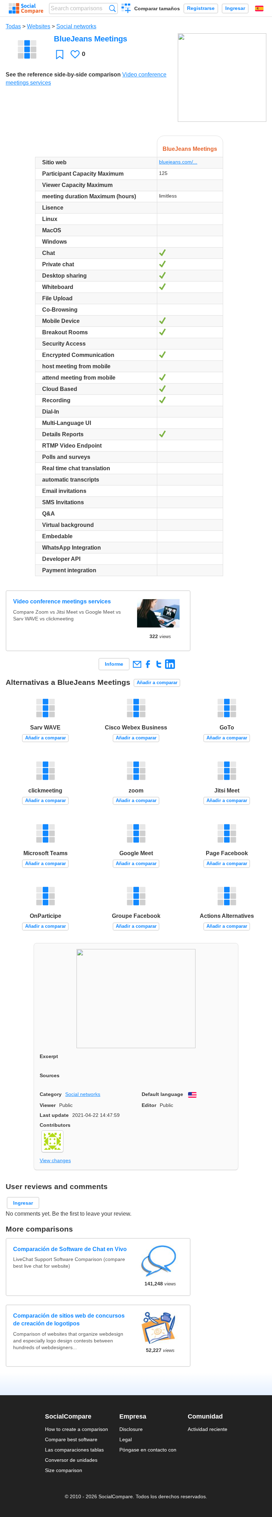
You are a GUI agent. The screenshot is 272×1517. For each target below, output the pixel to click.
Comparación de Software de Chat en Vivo (70, 1249)
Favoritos (59, 54)
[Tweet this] (159, 664)
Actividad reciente (207, 1429)
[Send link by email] (137, 664)
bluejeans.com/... (178, 162)
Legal (125, 1439)
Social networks (76, 26)
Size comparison (63, 1470)
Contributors (55, 1125)
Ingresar (235, 8)
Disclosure (131, 1429)
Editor (149, 1105)
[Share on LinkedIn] (170, 664)
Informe (114, 664)
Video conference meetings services (62, 601)
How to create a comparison (76, 1429)
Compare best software (71, 1439)
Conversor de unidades (71, 1460)
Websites (38, 26)
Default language (162, 1094)
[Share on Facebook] (148, 664)
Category (51, 1094)
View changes (55, 1160)
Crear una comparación (126, 9)
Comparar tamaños (157, 8)
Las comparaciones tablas (74, 1450)
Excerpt (49, 1056)
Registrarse (201, 8)
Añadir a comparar (157, 682)
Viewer (48, 1105)
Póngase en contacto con (147, 1450)
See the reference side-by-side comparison (63, 75)
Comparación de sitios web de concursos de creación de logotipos (69, 1319)
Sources (50, 1075)
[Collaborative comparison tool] (26, 8)
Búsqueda (112, 8)
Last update (54, 1115)
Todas (13, 26)
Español (259, 8)
